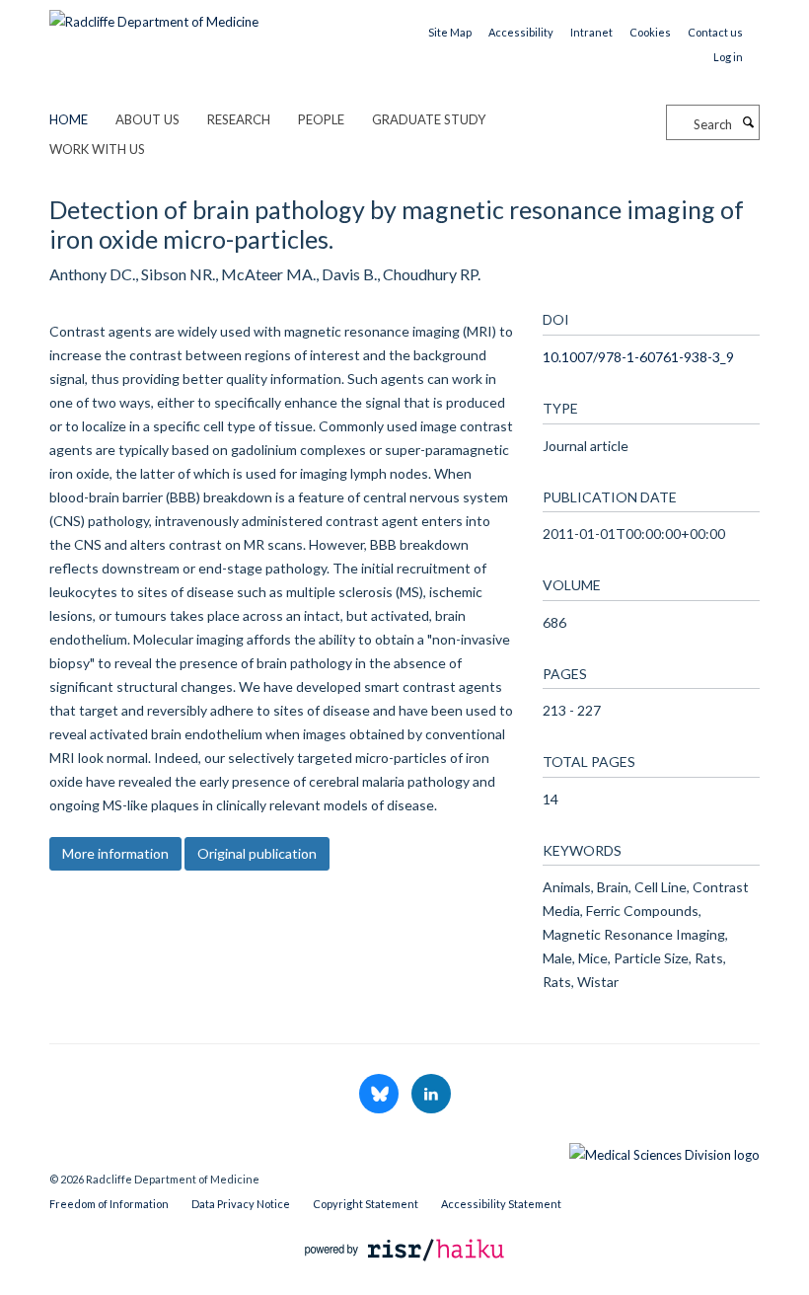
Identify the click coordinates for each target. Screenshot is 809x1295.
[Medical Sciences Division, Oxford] (404, 1150)
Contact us (715, 32)
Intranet (591, 32)
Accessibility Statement (501, 1203)
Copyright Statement (365, 1203)
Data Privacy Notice (240, 1203)
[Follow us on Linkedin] (431, 1095)
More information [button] (115, 853)
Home (68, 119)
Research (238, 119)
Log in (728, 56)
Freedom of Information (109, 1203)
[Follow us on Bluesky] (380, 1095)
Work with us (97, 149)
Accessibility (520, 32)
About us (147, 119)
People (321, 119)
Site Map (450, 32)
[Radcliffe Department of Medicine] (153, 15)
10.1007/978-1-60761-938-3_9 (638, 356)
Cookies (650, 32)
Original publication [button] (257, 853)
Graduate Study (428, 119)
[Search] (748, 122)
